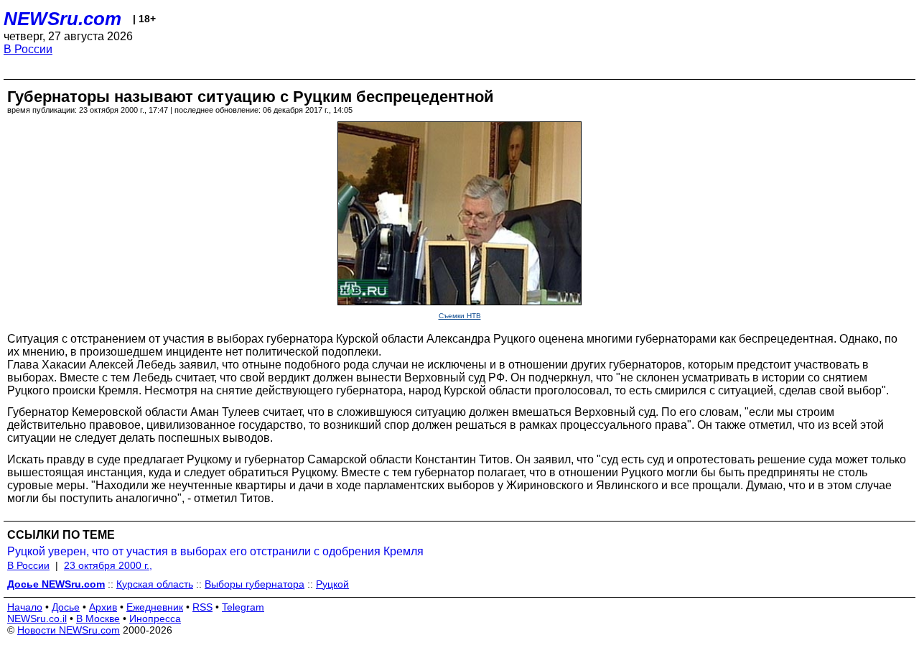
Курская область (154, 584)
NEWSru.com (62, 18)
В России (28, 49)
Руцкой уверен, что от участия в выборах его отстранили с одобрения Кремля (215, 551)
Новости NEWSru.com (68, 630)
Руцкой (332, 584)
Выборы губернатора (254, 584)
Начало (24, 607)
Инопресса (155, 618)
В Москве (98, 618)
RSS (202, 607)
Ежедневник (154, 607)
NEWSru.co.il (37, 618)
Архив (103, 607)
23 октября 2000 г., (108, 565)
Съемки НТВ (460, 316)
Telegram (243, 607)
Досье (66, 607)
